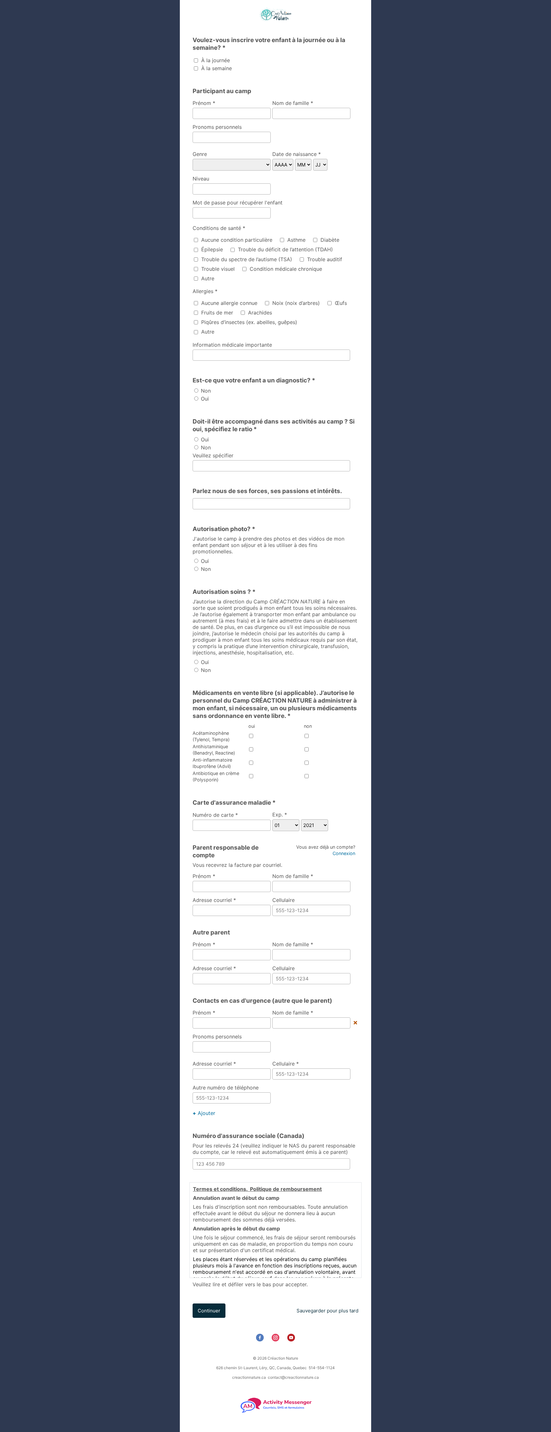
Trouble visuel (217, 269)
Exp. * (279, 814)
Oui (204, 398)
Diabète (329, 240)
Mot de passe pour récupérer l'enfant (238, 202)
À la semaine (216, 68)
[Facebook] (260, 1339)
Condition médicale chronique (285, 269)
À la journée (215, 60)
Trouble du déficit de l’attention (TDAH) (284, 249)
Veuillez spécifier (213, 455)
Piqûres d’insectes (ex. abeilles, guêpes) (248, 322)
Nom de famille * (292, 103)
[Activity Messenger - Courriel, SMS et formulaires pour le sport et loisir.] (276, 1412)
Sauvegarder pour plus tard (327, 1311)
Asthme (295, 240)
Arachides (259, 312)
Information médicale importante (232, 345)
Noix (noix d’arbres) (295, 303)
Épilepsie (211, 249)
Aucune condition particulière (236, 240)
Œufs (340, 303)
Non (205, 391)
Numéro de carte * (215, 815)
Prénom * (204, 103)
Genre (200, 154)
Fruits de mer (216, 312)
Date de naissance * (296, 154)
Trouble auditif (323, 259)
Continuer (209, 1311)
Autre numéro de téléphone (226, 1087)
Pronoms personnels (217, 127)
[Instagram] (276, 1339)
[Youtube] (292, 1339)
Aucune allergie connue (228, 303)
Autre (207, 278)
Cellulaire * (285, 1063)
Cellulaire (283, 900)
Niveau (201, 178)
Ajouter (204, 1113)
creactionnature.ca (249, 1377)
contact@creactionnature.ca (293, 1377)
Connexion (344, 853)
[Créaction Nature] (275, 15)
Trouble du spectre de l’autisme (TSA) (246, 259)
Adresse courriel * (214, 900)
